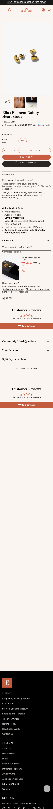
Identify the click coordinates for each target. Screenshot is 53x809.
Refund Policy (9, 724)
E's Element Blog (10, 784)
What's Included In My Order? (17, 247)
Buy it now (26, 157)
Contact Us (7, 734)
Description (8, 174)
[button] (10, 9)
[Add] (23, 271)
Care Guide (7, 240)
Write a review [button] (26, 326)
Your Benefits (10, 350)
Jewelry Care (8, 774)
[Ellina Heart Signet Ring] (10, 267)
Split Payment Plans (14, 359)
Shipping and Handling (13, 713)
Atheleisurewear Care (12, 779)
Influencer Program (12, 769)
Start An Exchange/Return (15, 709)
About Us (6, 748)
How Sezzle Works (11, 729)
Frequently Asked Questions (16, 698)
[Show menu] (4, 9)
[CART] (49, 9)
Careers (6, 789)
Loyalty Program (10, 763)
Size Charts (7, 703)
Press (5, 758)
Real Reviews (8, 753)
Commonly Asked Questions (19, 341)
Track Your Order (10, 719)
